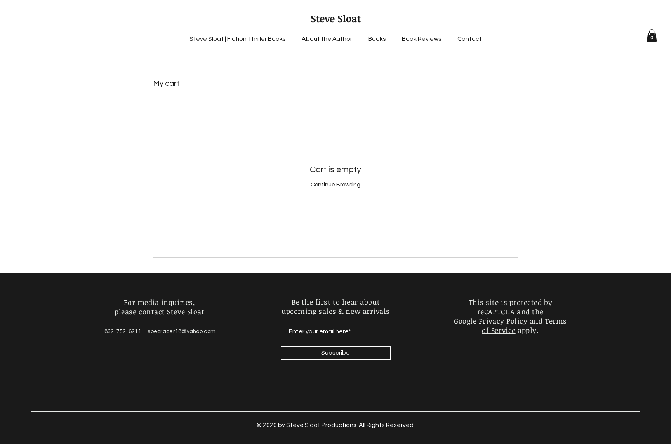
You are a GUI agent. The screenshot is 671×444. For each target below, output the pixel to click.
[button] (652, 35)
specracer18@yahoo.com (182, 331)
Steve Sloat (336, 18)
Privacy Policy (503, 321)
